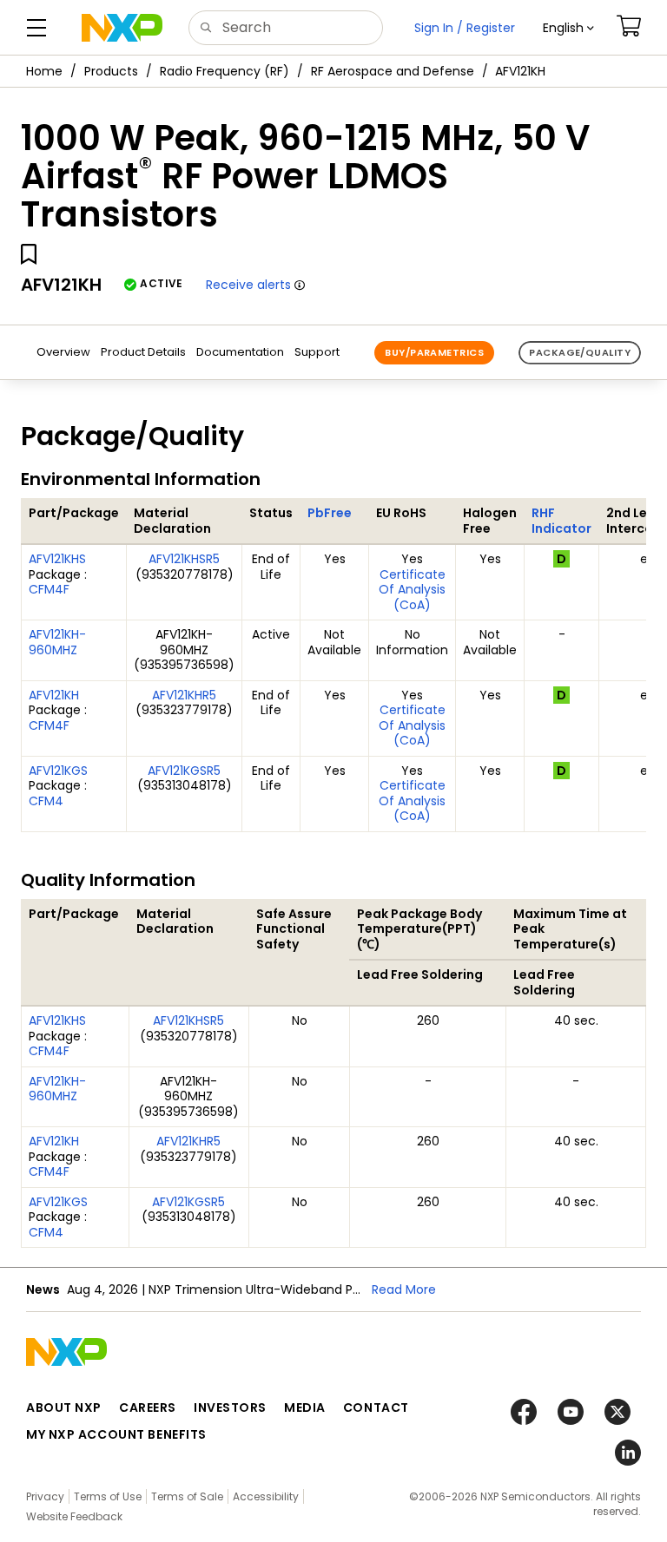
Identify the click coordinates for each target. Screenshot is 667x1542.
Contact (376, 1407)
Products (111, 71)
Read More (404, 1289)
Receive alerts (248, 284)
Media (305, 1407)
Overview (63, 352)
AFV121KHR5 (184, 695)
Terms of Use (108, 1496)
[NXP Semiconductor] (122, 28)
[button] (568, 28)
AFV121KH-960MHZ (57, 642)
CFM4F (49, 589)
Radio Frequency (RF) (224, 71)
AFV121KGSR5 (184, 770)
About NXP (64, 1407)
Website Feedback (74, 1516)
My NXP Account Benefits (116, 1434)
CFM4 (46, 801)
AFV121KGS (58, 770)
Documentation (240, 352)
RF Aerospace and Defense (392, 71)
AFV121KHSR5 (184, 559)
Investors (230, 1407)
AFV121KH (54, 695)
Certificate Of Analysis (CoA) (412, 590)
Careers (147, 1407)
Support (317, 352)
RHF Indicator (561, 520)
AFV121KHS (57, 559)
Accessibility (266, 1496)
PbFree (329, 513)
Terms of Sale (187, 1496)
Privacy (45, 1496)
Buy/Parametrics (434, 352)
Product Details (143, 352)
